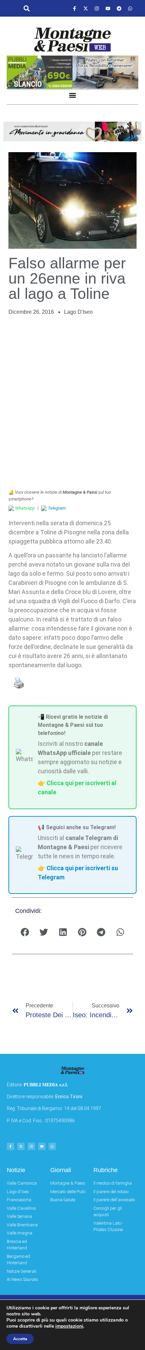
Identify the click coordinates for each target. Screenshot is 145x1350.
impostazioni (69, 1326)
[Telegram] (119, 8)
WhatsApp (25, 508)
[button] (26, 8)
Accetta (20, 1339)
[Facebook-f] (74, 8)
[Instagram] (97, 8)
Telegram (57, 508)
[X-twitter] (85, 8)
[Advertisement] (72, 402)
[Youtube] (108, 8)
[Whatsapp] (130, 8)
